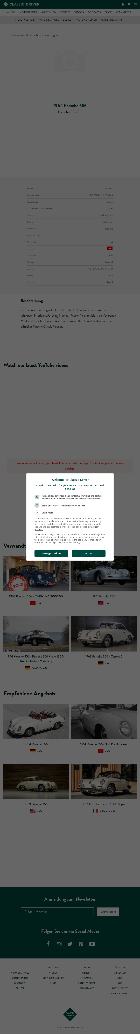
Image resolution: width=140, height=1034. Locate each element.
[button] (70, 512)
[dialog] (70, 517)
